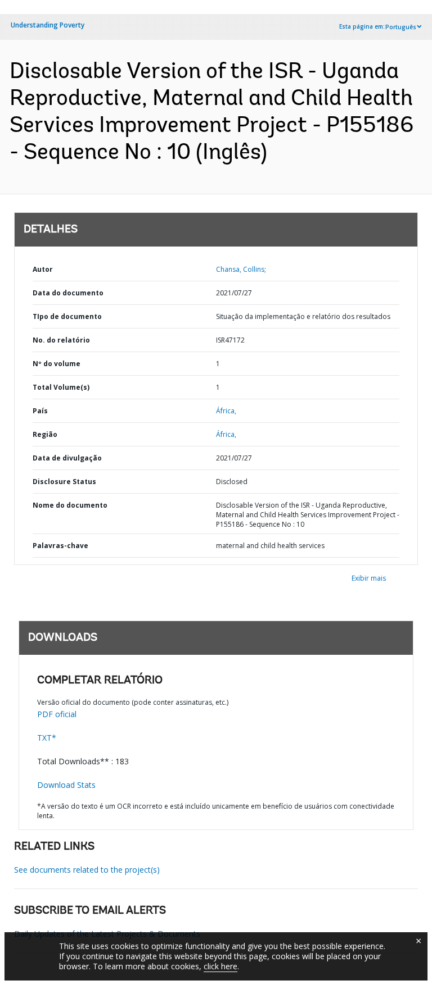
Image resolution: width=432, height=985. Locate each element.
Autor (43, 269)
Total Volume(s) (61, 387)
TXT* (46, 737)
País (40, 411)
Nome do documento (70, 505)
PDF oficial (56, 714)
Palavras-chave (60, 545)
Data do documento (68, 293)
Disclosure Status (64, 481)
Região (45, 434)
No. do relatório (61, 340)
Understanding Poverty (47, 25)
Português (400, 27)
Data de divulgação (67, 458)
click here (220, 966)
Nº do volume (56, 363)
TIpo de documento (67, 316)
